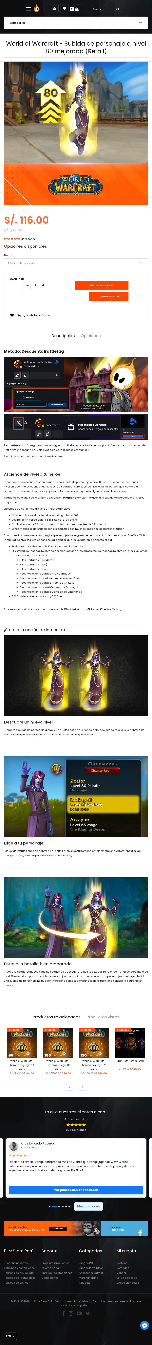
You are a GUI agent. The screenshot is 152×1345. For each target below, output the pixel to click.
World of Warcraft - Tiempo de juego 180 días (58, 1065)
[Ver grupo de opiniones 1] (49, 1206)
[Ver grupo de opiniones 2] (54, 1206)
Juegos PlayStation (91, 1268)
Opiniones (91, 335)
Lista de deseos (127, 1278)
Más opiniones (88, 1206)
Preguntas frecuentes (55, 1263)
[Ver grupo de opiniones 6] (69, 1206)
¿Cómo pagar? (52, 1268)
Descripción (63, 335)
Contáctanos (50, 1278)
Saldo (8, 255)
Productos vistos (102, 1017)
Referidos (123, 1268)
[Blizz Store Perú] (37, 11)
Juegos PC (86, 1263)
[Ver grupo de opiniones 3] (59, 1206)
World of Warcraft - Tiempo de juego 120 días (94, 1065)
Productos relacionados (57, 1017)
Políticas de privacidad (19, 1273)
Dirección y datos (128, 1283)
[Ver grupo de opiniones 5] (66, 1206)
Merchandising (88, 1278)
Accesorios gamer (91, 1273)
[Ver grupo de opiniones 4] (63, 1206)
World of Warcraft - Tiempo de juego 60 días (22, 1065)
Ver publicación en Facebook (76, 1190)
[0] (77, 8)
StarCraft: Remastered (130, 1061)
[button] (12, 239)
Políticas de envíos (16, 1283)
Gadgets (84, 1283)
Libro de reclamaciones (57, 1273)
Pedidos (122, 1263)
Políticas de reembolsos (19, 1278)
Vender (121, 1273)
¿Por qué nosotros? (16, 1263)
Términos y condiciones (19, 1268)
